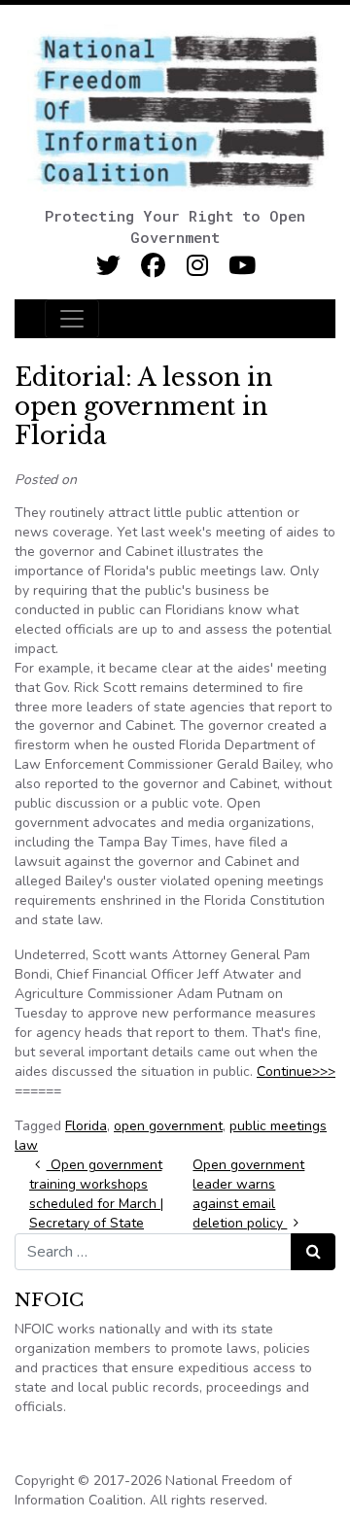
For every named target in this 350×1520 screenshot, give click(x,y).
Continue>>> (296, 1071)
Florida (86, 1126)
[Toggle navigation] (72, 318)
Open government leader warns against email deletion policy (248, 1194)
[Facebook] (153, 266)
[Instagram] (198, 266)
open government (168, 1126)
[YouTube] (243, 266)
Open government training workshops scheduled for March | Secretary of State (96, 1194)
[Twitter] (108, 266)
